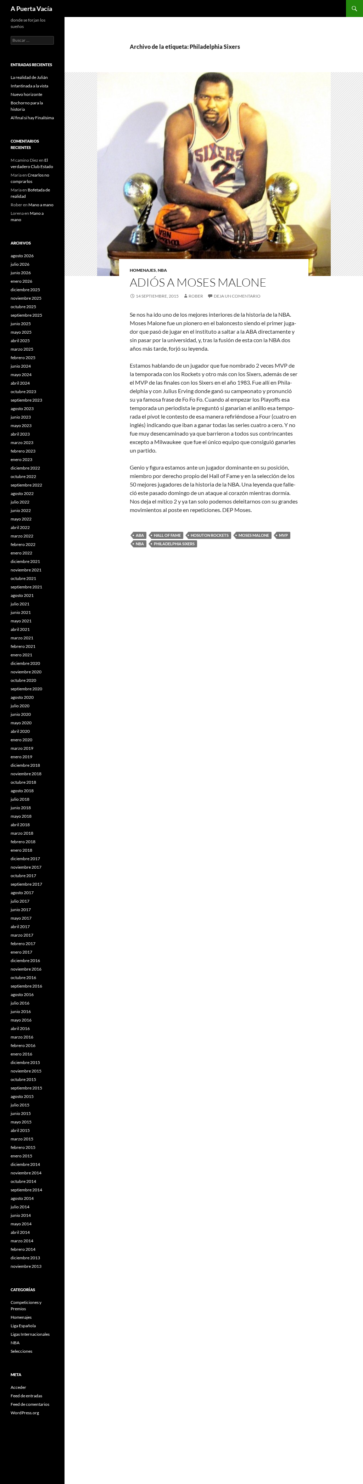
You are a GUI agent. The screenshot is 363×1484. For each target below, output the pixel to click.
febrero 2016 (23, 1045)
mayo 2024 (21, 374)
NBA (162, 270)
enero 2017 (21, 952)
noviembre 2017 (26, 867)
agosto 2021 (22, 595)
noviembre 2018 (26, 773)
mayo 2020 (21, 722)
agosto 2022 (22, 493)
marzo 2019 (22, 748)
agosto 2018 (22, 790)
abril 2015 (20, 1130)
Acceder (18, 1387)
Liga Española (23, 1325)
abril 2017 (20, 926)
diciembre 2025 (25, 289)
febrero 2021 (23, 646)
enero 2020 (21, 739)
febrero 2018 (23, 841)
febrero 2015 (23, 1147)
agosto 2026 (22, 255)
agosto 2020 (22, 697)
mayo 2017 (21, 918)
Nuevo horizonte (26, 94)
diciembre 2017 (25, 858)
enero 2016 (21, 1054)
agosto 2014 (22, 1198)
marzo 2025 (22, 349)
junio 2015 (21, 1113)
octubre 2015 (23, 1079)
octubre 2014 (23, 1181)
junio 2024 (21, 366)
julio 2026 (20, 264)
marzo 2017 (22, 935)
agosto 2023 (22, 408)
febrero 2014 (23, 1249)
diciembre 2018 (25, 765)
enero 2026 (21, 281)
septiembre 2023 (26, 400)
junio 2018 (21, 807)
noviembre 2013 (26, 1266)
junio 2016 (21, 1011)
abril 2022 (20, 527)
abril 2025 (20, 340)
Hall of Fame (167, 535)
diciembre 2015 (25, 1062)
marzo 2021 (22, 637)
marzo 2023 (22, 442)
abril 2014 (20, 1232)
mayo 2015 (21, 1121)
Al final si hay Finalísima (32, 117)
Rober (196, 296)
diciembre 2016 (25, 960)
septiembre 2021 (26, 586)
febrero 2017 (23, 943)
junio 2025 (21, 323)
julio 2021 (20, 603)
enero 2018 (21, 850)
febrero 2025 (23, 357)
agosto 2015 (22, 1096)
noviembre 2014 (26, 1172)
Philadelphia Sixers (174, 543)
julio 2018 (20, 799)
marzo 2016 (22, 1037)
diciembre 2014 (25, 1164)
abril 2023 (20, 434)
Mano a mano (41, 204)
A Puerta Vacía (31, 8)
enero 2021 (21, 654)
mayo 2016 (21, 1020)
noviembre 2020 (26, 671)
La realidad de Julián (29, 77)
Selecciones (21, 1351)
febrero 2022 (23, 544)
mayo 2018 (21, 816)
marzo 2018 (22, 833)
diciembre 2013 (25, 1257)
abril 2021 (20, 629)
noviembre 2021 (26, 570)
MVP (283, 535)
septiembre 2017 (26, 884)
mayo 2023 (21, 425)
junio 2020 (21, 714)
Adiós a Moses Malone (198, 282)
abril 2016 (20, 1028)
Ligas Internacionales (30, 1334)
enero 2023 (21, 459)
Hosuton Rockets (210, 535)
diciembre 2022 (25, 468)
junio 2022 (21, 510)
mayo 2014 (21, 1223)
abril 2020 (20, 731)
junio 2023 (21, 417)
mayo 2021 (21, 620)
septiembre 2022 (26, 485)
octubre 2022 (23, 476)
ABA (140, 535)
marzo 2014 (22, 1240)
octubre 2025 (23, 306)
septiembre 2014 (26, 1189)
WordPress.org (25, 1412)
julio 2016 (20, 1003)
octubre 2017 (23, 875)
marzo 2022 (22, 536)
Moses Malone (254, 535)
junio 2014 (21, 1215)
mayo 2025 (21, 332)
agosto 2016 (22, 994)
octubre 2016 (23, 977)
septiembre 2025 (26, 315)
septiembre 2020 (26, 688)
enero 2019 (21, 756)
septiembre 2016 (26, 986)
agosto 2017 (22, 892)
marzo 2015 (22, 1138)
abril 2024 (20, 383)
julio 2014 (20, 1206)
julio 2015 (20, 1105)
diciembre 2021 (25, 561)
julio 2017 (20, 901)
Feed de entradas (26, 1395)
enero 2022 (21, 553)
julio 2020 (20, 705)
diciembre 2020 (25, 663)
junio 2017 (21, 909)
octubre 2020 (23, 680)
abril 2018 (20, 824)
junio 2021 (21, 612)
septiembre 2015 (26, 1088)
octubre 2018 (23, 782)
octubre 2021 (23, 578)
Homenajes (143, 270)
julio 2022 (20, 502)
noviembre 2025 (26, 298)
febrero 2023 (23, 451)
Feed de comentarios (30, 1404)
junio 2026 (21, 272)
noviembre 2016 (26, 969)
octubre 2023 (23, 391)
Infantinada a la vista (29, 85)
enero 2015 (21, 1155)
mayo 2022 (21, 519)
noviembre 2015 (26, 1071)
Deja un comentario (237, 296)
